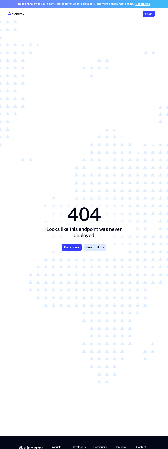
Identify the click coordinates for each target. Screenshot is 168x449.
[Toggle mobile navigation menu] (158, 13)
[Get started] (84, 4)
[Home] (16, 13)
